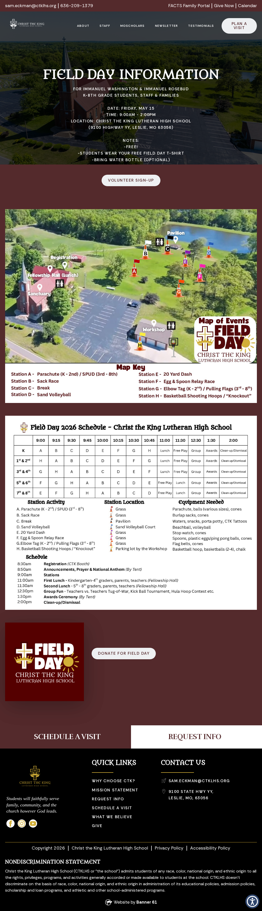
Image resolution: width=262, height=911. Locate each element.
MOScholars (132, 26)
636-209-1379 (76, 5)
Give (97, 825)
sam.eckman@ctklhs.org (30, 5)
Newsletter (166, 26)
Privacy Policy (169, 848)
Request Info (108, 799)
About (83, 26)
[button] (252, 901)
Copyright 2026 (48, 848)
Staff (105, 26)
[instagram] (22, 823)
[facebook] (10, 823)
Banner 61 (146, 902)
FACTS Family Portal (189, 5)
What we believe (112, 816)
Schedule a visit (112, 808)
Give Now (224, 5)
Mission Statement (115, 790)
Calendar (247, 5)
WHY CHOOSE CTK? (113, 780)
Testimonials (201, 26)
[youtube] (33, 823)
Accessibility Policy (210, 848)
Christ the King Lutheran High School (110, 848)
